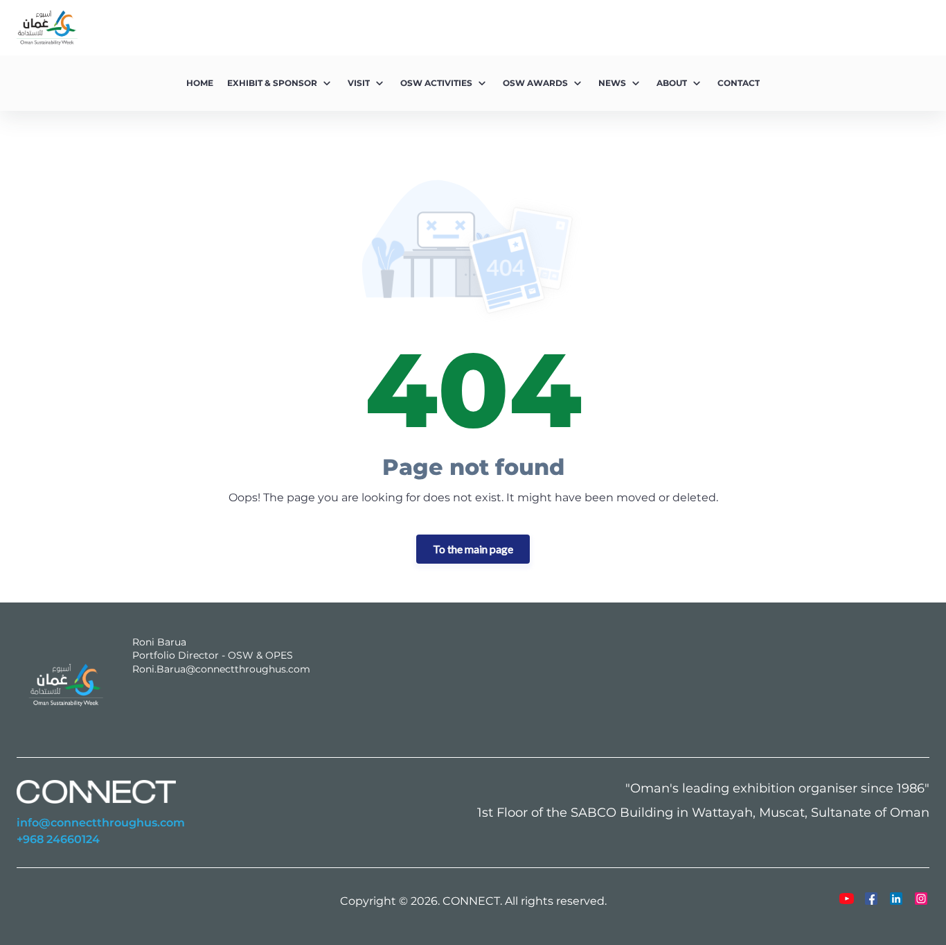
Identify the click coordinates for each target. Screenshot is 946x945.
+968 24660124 (58, 839)
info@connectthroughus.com (101, 823)
